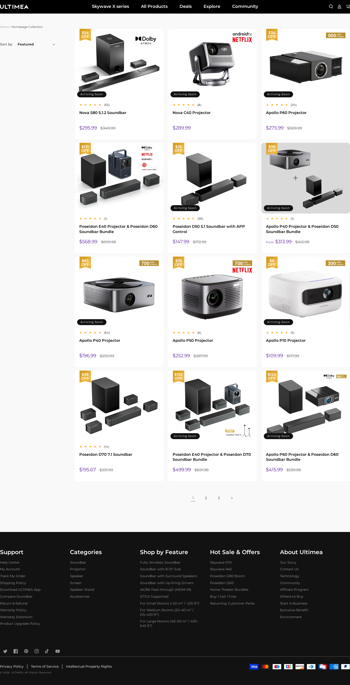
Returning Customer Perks (232, 603)
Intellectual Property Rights (89, 666)
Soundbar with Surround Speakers (168, 576)
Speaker (76, 576)
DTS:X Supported (154, 596)
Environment (291, 617)
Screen (75, 583)
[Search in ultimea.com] (331, 7)
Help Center (10, 562)
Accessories (80, 596)
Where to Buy (291, 596)
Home (4, 27)
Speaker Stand (82, 589)
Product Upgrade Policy (20, 623)
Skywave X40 (221, 569)
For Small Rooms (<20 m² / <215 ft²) (169, 603)
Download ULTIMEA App (20, 589)
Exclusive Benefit (294, 610)
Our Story (288, 562)
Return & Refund (13, 603)
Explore (212, 6)
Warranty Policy (13, 610)
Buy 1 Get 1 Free (223, 596)
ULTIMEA (17, 672)
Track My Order (12, 576)
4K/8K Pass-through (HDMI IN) (165, 589)
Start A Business (293, 603)
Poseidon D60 (222, 583)
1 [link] (193, 498)
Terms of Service (45, 666)
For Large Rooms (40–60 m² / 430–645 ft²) (169, 623)
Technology (289, 576)
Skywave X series (110, 6)
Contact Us (289, 569)
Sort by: (6, 44)
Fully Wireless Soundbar (160, 562)
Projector (78, 569)
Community (245, 6)
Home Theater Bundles (229, 589)
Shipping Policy (13, 583)
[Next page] (231, 498)
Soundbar (78, 562)
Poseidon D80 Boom (227, 576)
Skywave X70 (221, 562)
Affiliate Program (294, 589)
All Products (154, 6)
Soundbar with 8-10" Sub (160, 569)
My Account (10, 569)
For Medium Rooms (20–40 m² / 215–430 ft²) (167, 612)
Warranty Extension (16, 617)
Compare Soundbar (16, 596)
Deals (186, 6)
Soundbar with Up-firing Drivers (167, 583)
